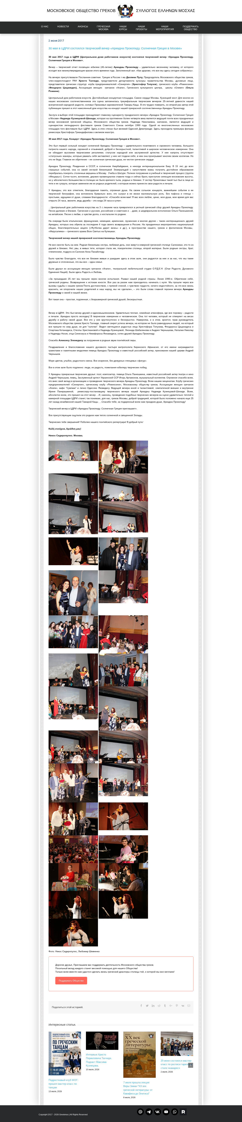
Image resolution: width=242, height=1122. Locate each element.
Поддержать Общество (71, 980)
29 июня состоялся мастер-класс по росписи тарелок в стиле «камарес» (176, 1064)
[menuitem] (47, 28)
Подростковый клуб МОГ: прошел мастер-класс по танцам (63, 1084)
